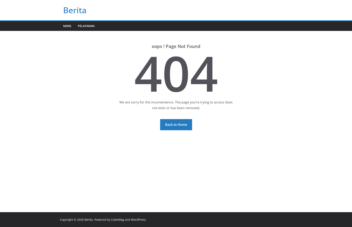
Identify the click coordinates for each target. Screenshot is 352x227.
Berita (75, 10)
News (67, 26)
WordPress (138, 220)
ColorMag (117, 220)
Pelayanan (86, 26)
